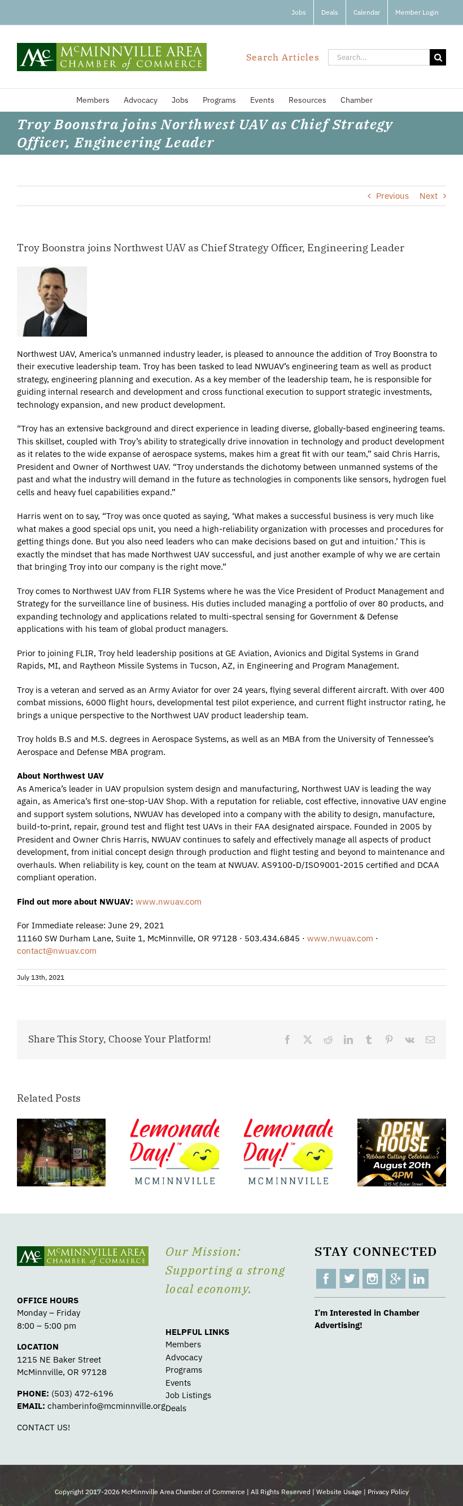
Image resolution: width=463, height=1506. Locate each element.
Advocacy (183, 1357)
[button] (25, 1152)
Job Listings (188, 1395)
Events (178, 1382)
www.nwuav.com (169, 901)
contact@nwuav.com (57, 950)
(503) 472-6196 (82, 1393)
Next (429, 195)
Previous (392, 195)
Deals (175, 1408)
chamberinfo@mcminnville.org (106, 1405)
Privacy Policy (388, 1491)
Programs (183, 1369)
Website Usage (339, 1491)
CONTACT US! (43, 1427)
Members (183, 1344)
